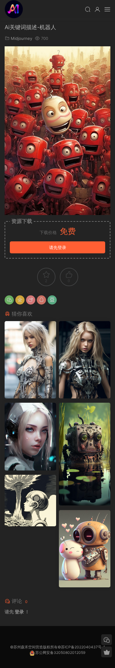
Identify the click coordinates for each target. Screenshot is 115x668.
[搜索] (88, 9)
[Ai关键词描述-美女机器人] (30, 436)
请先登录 (57, 247)
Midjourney (21, 38)
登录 (19, 612)
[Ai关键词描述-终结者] (30, 359)
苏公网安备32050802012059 (60, 652)
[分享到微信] (9, 300)
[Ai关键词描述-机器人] (84, 454)
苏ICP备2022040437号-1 (83, 647)
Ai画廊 (14, 9)
